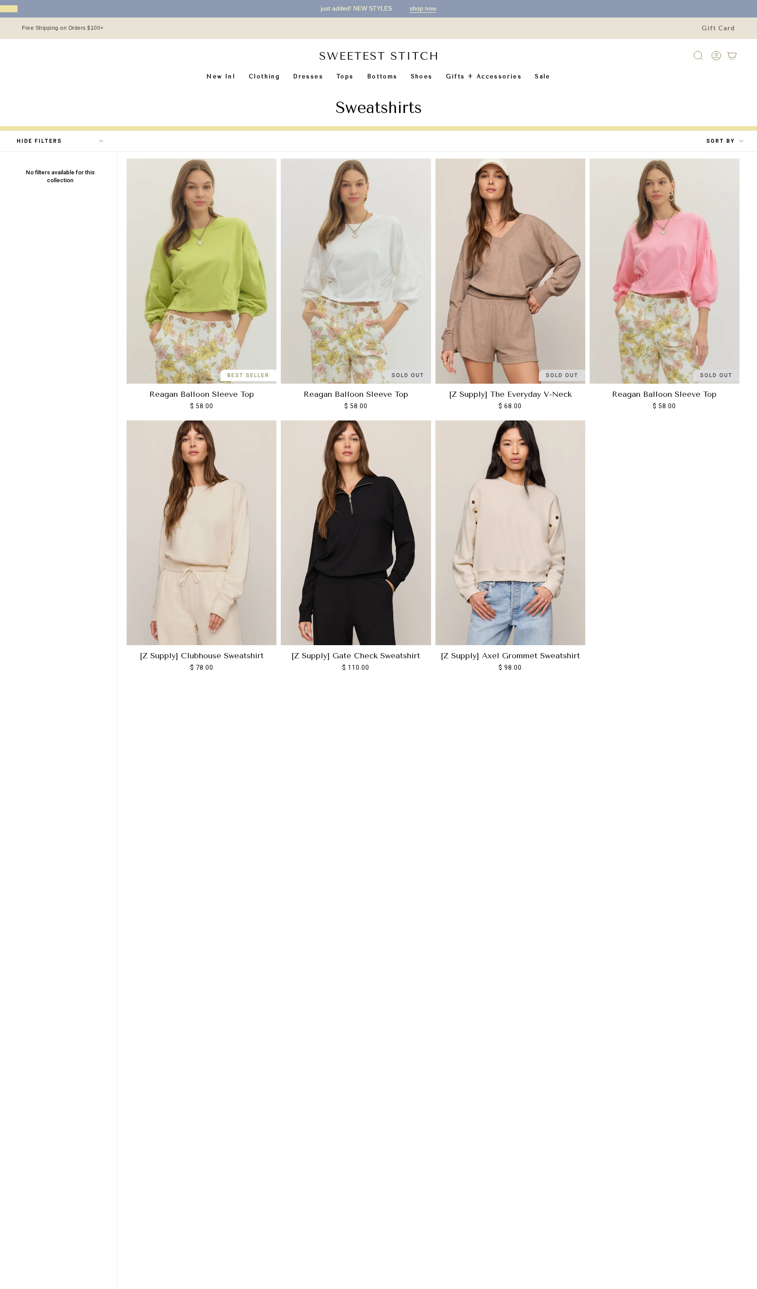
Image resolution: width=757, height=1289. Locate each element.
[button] (264, 76)
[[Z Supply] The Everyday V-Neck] (510, 271)
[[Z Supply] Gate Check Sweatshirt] (356, 532)
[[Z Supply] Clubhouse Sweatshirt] (201, 532)
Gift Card (718, 28)
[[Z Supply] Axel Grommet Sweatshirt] (510, 532)
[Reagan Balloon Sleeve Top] (201, 271)
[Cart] (732, 55)
